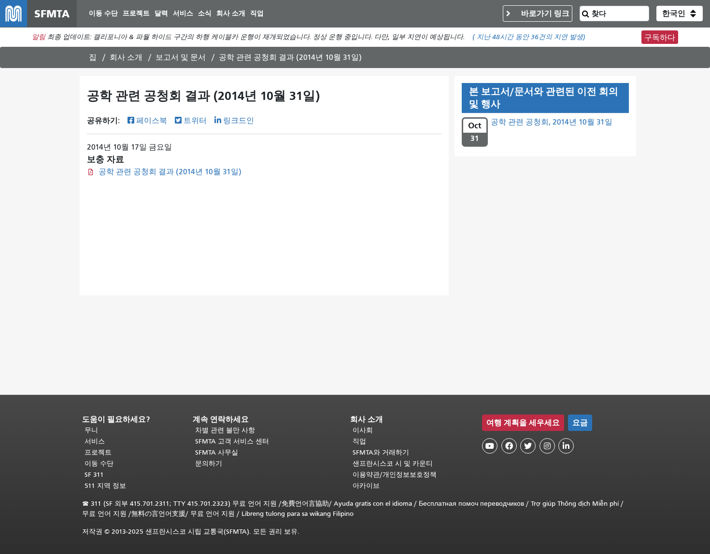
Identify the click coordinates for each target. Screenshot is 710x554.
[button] (679, 13)
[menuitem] (103, 14)
